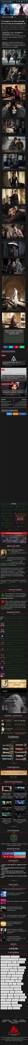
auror (8, 551)
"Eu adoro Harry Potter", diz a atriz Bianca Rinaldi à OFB (14, 876)
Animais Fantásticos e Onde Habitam (10, 384)
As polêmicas (21, 516)
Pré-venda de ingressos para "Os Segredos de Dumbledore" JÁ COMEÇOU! (15, 923)
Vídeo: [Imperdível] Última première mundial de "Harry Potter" (13, 868)
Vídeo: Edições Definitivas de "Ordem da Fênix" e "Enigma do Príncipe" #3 (13, 377)
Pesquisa (4, 1021)
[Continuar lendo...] (14, 586)
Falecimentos (14, 978)
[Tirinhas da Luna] (7, 729)
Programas (3, 997)
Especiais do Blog (5, 978)
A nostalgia (21, 519)
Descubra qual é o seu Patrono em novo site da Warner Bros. (15, 893)
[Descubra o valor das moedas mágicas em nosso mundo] (20, 733)
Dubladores (4, 973)
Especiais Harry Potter (17, 975)
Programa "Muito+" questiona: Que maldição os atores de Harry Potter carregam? (7, 795)
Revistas (3, 1000)
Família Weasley (6, 583)
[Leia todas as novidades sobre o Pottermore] (13, 737)
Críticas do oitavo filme (13, 965)
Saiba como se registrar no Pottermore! (17, 901)
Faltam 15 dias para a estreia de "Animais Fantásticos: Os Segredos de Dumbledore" (16, 931)
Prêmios (17, 997)
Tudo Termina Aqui (17, 1005)
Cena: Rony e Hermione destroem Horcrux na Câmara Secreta (20, 808)
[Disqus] (13, 437)
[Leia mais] (16, 598)
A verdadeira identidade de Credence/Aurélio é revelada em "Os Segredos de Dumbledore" (16, 938)
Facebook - (22, 413)
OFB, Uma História (15, 530)
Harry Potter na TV (10, 981)
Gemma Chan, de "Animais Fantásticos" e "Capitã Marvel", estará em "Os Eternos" (13, 391)
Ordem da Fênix (11, 554)
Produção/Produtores (19, 994)
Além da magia (21, 506)
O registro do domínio (8, 519)
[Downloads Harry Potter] (7, 733)
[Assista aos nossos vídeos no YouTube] (22, 1)
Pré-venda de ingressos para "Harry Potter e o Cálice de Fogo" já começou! (15, 668)
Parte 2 (13, 337)
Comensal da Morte (6, 562)
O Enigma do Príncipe (15, 986)
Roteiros (9, 1000)
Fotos (10, 27)
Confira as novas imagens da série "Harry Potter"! (15, 637)
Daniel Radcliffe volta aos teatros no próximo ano (12, 363)
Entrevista (3, 975)
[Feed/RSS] (26, 1)
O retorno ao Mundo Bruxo (21, 510)
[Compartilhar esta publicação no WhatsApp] (22, 347)
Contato (14, 1020)
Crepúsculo (3, 965)
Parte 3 (19, 337)
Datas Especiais (4, 970)
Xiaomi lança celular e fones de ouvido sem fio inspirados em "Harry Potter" (16, 916)
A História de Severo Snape (7, 808)
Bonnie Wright (21, 962)
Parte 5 (13, 339)
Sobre (10, 1021)
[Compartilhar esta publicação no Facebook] (5, 347)
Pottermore (4, 994)
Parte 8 (14, 340)
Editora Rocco (12, 973)
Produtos (10, 994)
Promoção (10, 997)
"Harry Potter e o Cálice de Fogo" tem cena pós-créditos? (16, 662)
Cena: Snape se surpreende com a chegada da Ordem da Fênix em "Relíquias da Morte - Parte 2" (20, 795)
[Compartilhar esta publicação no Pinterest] (16, 347)
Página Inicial (6, 1020)
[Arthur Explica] (7, 724)
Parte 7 (8, 340)
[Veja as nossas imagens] (24, 1)
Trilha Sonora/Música (6, 1005)
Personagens (10, 29)
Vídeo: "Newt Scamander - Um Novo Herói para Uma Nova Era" (20, 821)
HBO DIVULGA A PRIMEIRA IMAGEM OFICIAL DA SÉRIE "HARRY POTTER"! (14, 656)
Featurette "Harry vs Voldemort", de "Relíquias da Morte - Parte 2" (6, 821)
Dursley (18, 582)
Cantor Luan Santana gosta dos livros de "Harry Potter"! (13, 873)
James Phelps (4, 984)
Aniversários (22, 959)
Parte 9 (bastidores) (16, 341)
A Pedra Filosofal (15, 956)
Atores (3, 355)
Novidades (15, 27)
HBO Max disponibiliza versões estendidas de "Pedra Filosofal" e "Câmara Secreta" (15, 908)
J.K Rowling (18, 981)
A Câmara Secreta (5, 956)
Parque (12, 992)
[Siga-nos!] (19, 1)
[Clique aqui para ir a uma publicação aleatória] (14, 684)
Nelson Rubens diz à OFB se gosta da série (12, 871)
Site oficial (22, 1000)
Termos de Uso (14, 1022)
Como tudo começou (7, 506)
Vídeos (10, 1008)
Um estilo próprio (7, 513)
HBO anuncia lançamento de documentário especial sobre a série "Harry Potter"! (16, 631)
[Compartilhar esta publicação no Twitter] (11, 347)
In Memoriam (21, 523)
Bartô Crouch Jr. (17, 560)
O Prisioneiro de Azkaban (7, 989)
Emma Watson (20, 973)
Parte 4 (7, 339)
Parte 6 (19, 339)
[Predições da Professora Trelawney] (20, 729)
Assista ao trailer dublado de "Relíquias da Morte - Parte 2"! (14, 865)
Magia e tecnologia (21, 513)
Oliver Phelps (17, 989)
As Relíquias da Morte (6, 962)
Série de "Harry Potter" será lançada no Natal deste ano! (15, 643)
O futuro (21, 526)
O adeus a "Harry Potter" (8, 526)
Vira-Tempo (4, 1008)
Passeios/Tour (19, 992)
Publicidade (23, 997)
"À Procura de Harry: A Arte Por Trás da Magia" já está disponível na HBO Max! (15, 624)
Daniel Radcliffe (21, 967)
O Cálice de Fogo (5, 986)
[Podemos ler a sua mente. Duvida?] (20, 724)
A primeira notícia (7, 510)
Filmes (7, 27)
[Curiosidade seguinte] (15, 777)
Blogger (15, 413)
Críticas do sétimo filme (6, 967)
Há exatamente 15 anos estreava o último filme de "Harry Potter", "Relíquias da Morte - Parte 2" (16, 618)
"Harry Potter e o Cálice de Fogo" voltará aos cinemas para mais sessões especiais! (15, 674)
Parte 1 (7, 337)
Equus (9, 975)
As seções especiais (8, 516)
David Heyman (13, 970)
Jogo (10, 984)
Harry (8, 582)
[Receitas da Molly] (7, 720)
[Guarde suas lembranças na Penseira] (20, 721)
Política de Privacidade (20, 1021)
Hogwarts (3, 560)
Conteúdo (22, 1020)
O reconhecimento (8, 523)
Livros (14, 984)
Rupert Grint (15, 1000)
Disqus (9, 413)
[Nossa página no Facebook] (17, 1)
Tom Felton (14, 1002)
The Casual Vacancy (5, 1002)
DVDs (3, 369)
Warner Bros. (17, 29)
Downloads (21, 970)
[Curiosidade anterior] (11, 777)
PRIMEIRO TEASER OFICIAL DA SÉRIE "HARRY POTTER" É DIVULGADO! (14, 649)
